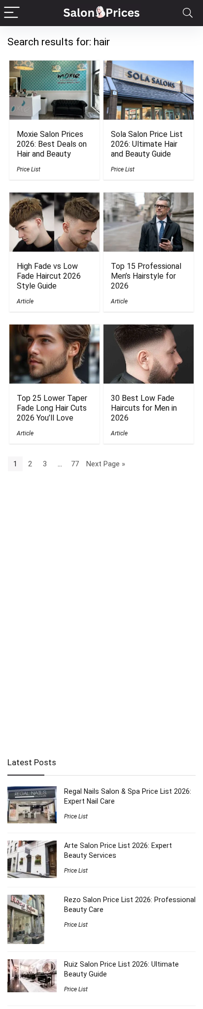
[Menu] (12, 13)
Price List (28, 169)
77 (75, 463)
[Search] (188, 13)
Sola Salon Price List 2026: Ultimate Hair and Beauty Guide (147, 144)
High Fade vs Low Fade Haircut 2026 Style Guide (49, 276)
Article (25, 301)
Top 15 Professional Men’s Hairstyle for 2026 (146, 276)
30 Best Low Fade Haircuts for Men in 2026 (144, 408)
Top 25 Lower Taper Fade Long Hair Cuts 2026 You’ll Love (52, 408)
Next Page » (105, 463)
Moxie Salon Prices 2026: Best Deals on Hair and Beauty (52, 144)
